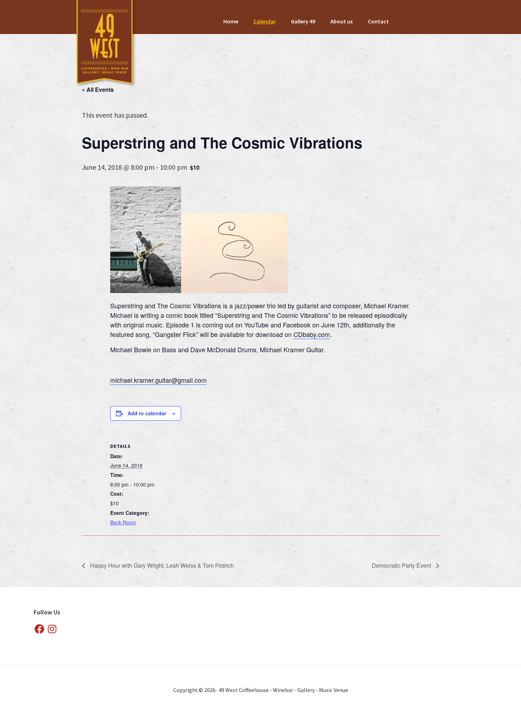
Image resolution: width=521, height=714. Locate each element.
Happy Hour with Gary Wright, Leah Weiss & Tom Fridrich (161, 565)
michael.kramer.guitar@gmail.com (158, 379)
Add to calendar (147, 413)
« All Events (98, 89)
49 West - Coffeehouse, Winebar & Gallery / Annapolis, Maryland (105, 44)
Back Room (123, 522)
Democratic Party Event (402, 565)
